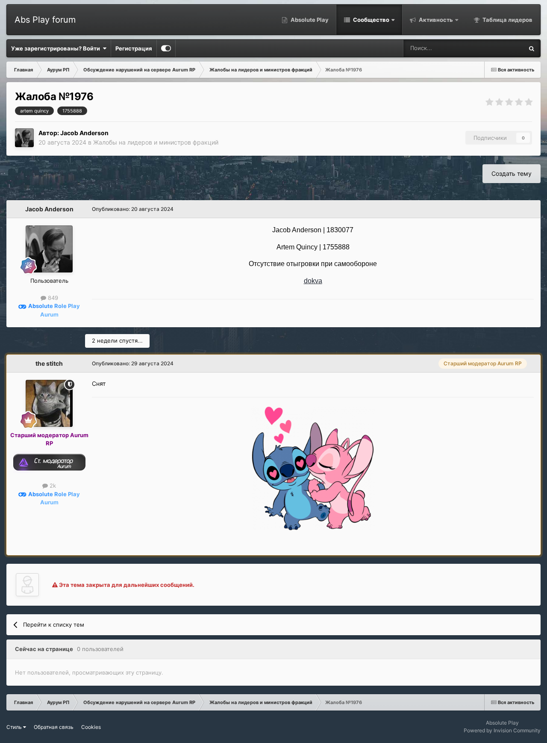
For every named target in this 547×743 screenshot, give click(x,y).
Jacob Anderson (84, 132)
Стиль (14, 727)
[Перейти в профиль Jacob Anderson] (24, 137)
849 (52, 297)
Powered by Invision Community (502, 730)
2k (52, 485)
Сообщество (370, 19)
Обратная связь (54, 727)
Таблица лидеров (506, 19)
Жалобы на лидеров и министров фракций (155, 142)
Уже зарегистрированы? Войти (57, 48)
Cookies (91, 727)
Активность (435, 19)
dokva (313, 280)
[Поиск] (531, 48)
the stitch (49, 363)
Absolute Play (309, 19)
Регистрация (133, 48)
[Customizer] (166, 48)
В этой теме (497, 48)
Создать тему (511, 173)
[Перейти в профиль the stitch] (49, 403)
